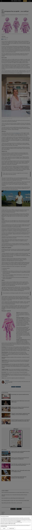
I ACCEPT (4, 528)
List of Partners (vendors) (4, 526)
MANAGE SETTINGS (11, 528)
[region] (16, 522)
